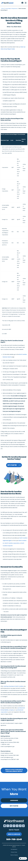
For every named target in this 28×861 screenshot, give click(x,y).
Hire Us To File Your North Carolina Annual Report (14, 770)
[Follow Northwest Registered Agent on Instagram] (17, 825)
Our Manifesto (14, 849)
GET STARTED (12, 465)
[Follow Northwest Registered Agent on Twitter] (7, 825)
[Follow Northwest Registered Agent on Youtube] (4, 825)
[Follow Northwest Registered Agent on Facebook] (14, 825)
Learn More (14, 800)
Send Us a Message (14, 834)
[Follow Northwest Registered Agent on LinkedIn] (11, 825)
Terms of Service (14, 855)
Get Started (14, 806)
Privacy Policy (14, 852)
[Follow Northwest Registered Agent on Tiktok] (20, 825)
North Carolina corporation (12, 543)
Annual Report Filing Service (11, 8)
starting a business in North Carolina (13, 686)
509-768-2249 (14, 839)
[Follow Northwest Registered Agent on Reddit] (23, 825)
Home (2, 8)
